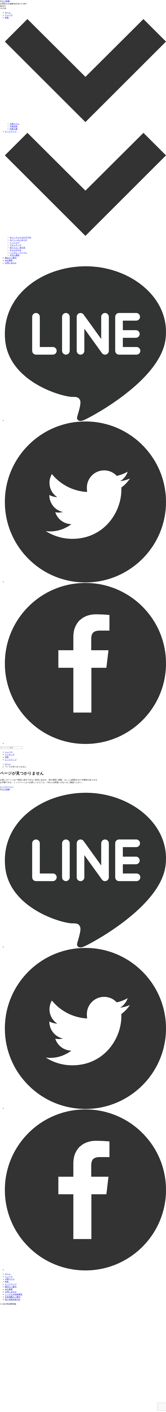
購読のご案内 (11, 258)
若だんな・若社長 (17, 248)
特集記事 (13, 129)
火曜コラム (14, 124)
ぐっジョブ (14, 243)
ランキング (10, 755)
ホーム (8, 13)
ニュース (9, 15)
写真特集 (13, 126)
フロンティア (15, 245)
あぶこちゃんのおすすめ (20, 237)
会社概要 (9, 260)
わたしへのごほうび (18, 240)
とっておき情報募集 (13, 1294)
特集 (7, 18)
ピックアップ (11, 131)
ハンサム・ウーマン (18, 253)
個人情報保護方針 (12, 1299)
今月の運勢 (14, 255)
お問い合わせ (11, 263)
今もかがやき (15, 250)
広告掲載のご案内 (12, 1297)
